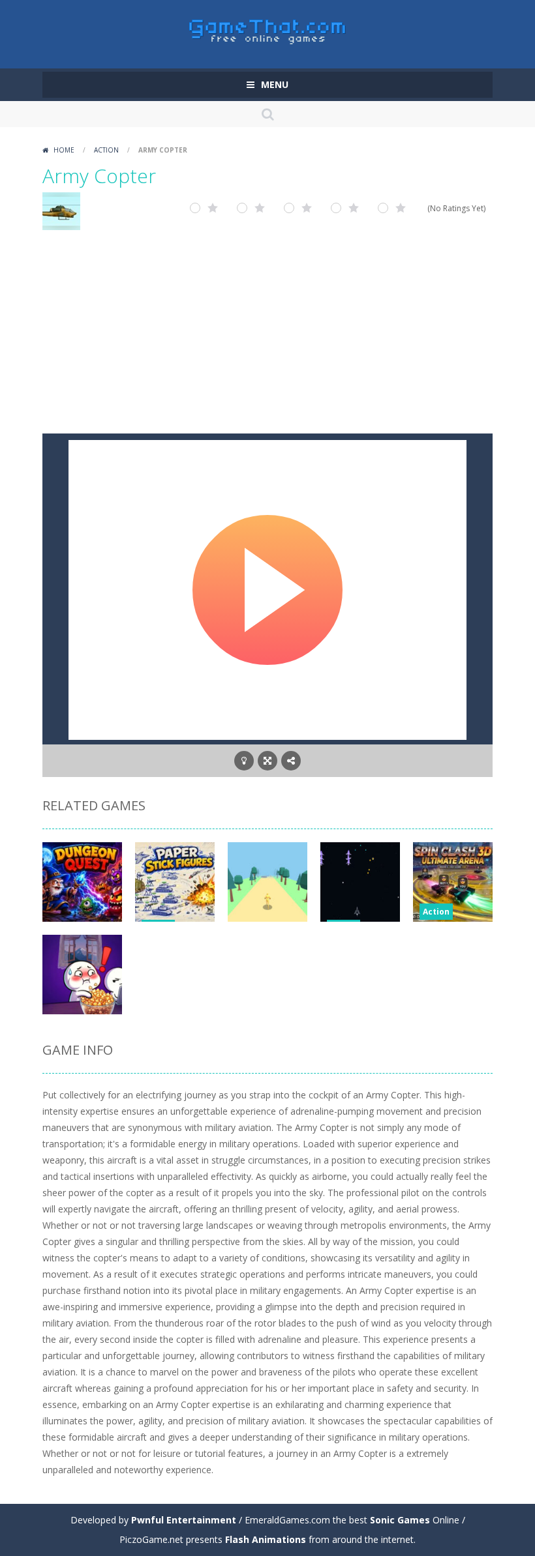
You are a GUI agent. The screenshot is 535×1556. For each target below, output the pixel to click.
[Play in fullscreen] (267, 761)
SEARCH (267, 114)
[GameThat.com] (268, 28)
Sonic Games (400, 1520)
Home (64, 149)
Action (106, 149)
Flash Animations (265, 1539)
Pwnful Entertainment (183, 1520)
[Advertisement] (267, 335)
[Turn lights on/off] (244, 761)
